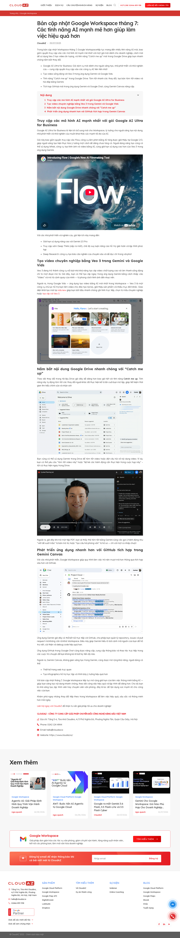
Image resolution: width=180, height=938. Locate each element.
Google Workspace (28, 13)
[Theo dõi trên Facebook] (159, 924)
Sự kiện (99, 5)
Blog (109, 5)
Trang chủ (14, 13)
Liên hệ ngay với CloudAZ (49, 706)
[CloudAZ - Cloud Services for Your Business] (19, 5)
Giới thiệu (46, 5)
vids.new (62, 290)
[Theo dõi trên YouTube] (169, 924)
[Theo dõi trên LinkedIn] (164, 924)
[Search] (114, 5)
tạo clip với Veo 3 (51, 293)
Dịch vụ (59, 5)
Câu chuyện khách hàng (79, 5)
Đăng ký (153, 858)
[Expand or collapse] (138, 95)
